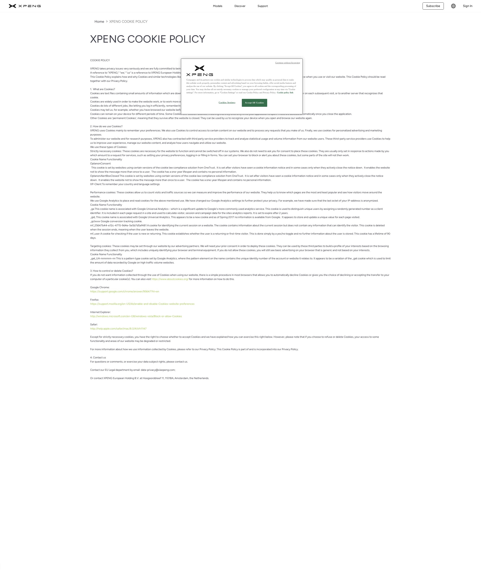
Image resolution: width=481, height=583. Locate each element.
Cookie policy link (285, 92)
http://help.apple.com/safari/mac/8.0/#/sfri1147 (118, 328)
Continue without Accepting (287, 63)
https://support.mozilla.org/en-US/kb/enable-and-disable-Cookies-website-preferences (142, 303)
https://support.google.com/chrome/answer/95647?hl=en (124, 291)
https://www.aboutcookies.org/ (169, 279)
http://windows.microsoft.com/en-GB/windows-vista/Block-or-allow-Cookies (136, 316)
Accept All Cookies (254, 103)
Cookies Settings (227, 102)
